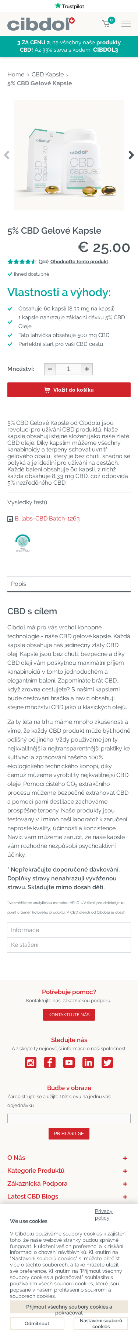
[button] (131, 155)
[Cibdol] (41, 21)
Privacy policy (104, 1213)
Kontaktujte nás (69, 1014)
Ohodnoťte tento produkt (79, 261)
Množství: (20, 368)
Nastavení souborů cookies (101, 1323)
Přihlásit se (69, 1133)
